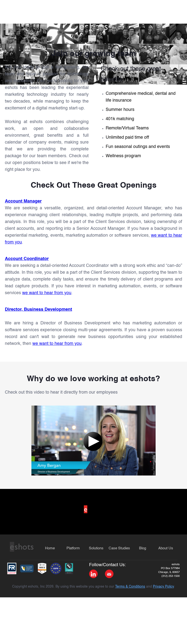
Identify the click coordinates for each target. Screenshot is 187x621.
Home (50, 548)
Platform (73, 548)
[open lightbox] (93, 440)
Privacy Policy (163, 586)
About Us (165, 548)
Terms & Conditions (130, 586)
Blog (142, 548)
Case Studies (119, 548)
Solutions (96, 548)
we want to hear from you (46, 293)
